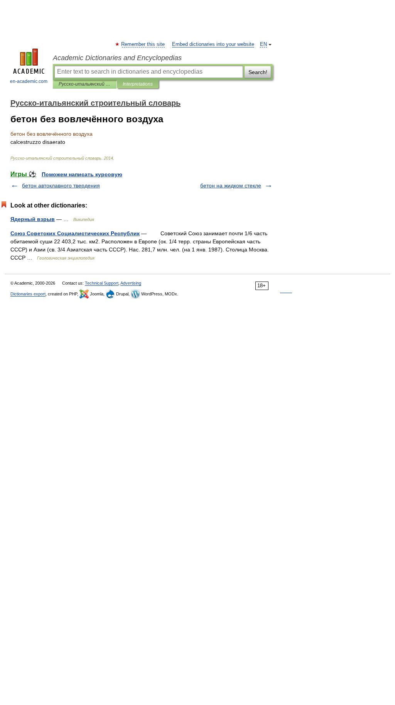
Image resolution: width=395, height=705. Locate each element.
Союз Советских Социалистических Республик (75, 233)
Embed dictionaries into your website (213, 44)
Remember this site (143, 44)
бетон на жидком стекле (230, 185)
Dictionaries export (28, 294)
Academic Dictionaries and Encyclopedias (117, 58)
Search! (257, 72)
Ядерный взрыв (32, 219)
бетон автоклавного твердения (61, 185)
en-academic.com (28, 81)
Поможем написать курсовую (82, 174)
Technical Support (101, 283)
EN (263, 44)
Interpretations (138, 84)
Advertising (130, 283)
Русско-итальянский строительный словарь (85, 84)
